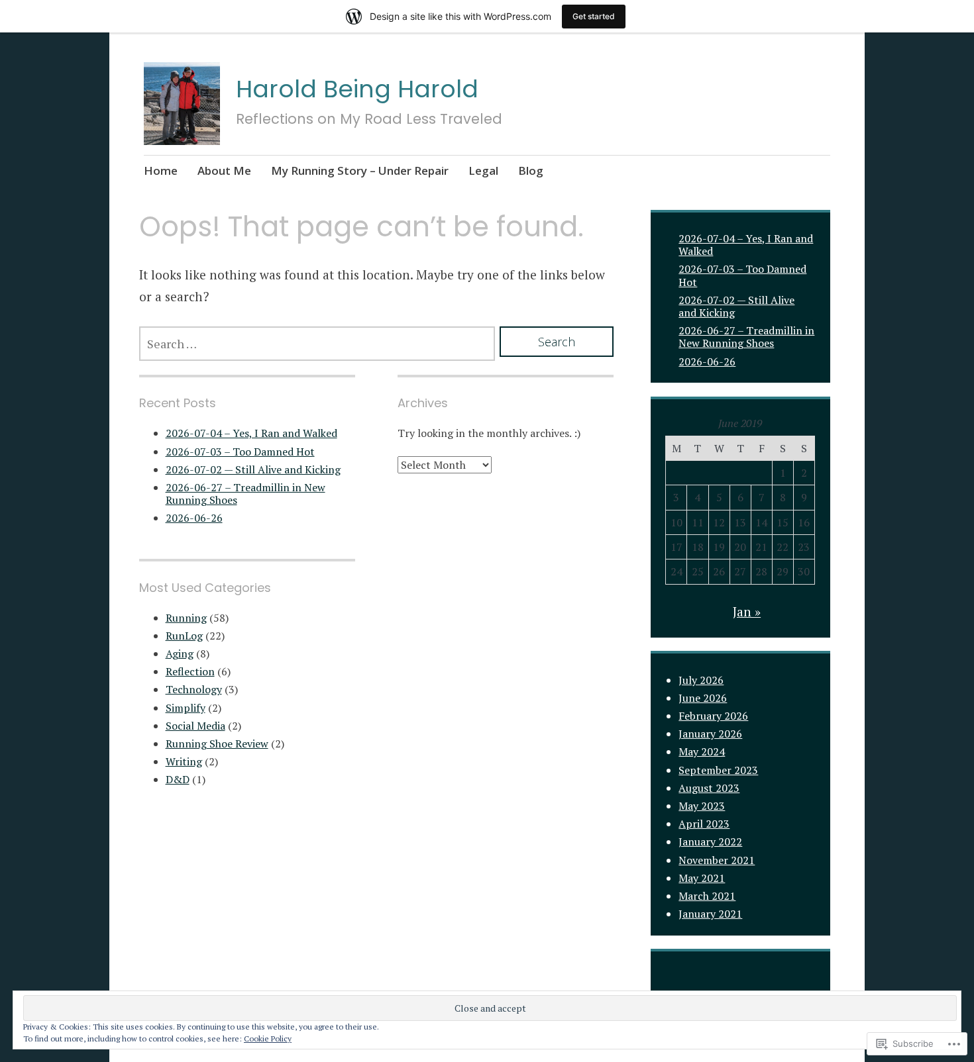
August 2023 (708, 788)
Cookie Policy (268, 1038)
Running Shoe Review (217, 743)
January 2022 (710, 841)
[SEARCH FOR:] (317, 343)
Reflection (190, 671)
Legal (483, 170)
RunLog (184, 635)
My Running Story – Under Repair (360, 170)
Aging (179, 653)
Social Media (195, 725)
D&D (177, 779)
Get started (593, 16)
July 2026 (701, 680)
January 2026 (710, 733)
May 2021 (701, 878)
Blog (530, 170)
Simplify (185, 707)
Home (161, 170)
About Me (224, 170)
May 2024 (701, 751)
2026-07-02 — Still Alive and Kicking (253, 469)
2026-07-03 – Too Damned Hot (240, 451)
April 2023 (704, 823)
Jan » (747, 611)
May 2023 (701, 805)
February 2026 (713, 715)
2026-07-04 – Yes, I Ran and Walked (251, 433)
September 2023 (718, 770)
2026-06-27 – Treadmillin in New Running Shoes (245, 493)
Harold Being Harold (357, 89)
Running (186, 617)
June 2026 (702, 698)
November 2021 (716, 860)
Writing (184, 761)
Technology (194, 689)
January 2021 (710, 913)
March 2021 (706, 896)
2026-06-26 (194, 517)
